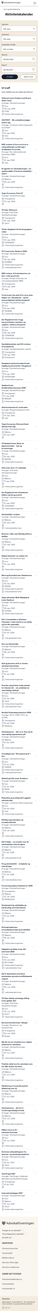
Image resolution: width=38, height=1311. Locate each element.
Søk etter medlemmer (10, 1267)
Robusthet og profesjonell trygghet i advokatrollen (16, 799)
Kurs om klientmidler (10, 644)
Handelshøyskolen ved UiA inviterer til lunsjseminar (16, 345)
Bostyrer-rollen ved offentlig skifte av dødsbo (17, 535)
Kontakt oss (7, 1237)
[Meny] (35, 3)
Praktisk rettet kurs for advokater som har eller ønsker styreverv (17, 1065)
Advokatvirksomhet (10, 1248)
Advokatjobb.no (8, 1288)
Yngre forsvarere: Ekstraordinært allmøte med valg (15, 425)
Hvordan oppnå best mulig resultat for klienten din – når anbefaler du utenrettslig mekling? (16, 687)
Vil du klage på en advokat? (13, 1234)
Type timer (5, 34)
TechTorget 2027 (8, 1174)
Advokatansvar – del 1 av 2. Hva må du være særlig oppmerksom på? (17, 733)
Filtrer (10, 77)
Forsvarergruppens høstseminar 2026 (17, 886)
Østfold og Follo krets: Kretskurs (15, 778)
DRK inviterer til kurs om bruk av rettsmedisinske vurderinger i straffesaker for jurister (15, 146)
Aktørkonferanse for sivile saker (15, 407)
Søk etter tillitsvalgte (10, 1262)
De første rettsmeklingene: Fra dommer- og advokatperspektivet (15, 1153)
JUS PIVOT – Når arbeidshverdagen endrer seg (16, 121)
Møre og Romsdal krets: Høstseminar (17, 575)
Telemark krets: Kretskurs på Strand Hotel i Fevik (16, 99)
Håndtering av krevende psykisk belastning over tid (15, 1087)
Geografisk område (8, 44)
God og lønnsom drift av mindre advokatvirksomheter (15, 664)
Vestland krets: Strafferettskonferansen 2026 (14, 386)
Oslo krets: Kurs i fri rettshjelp (14, 468)
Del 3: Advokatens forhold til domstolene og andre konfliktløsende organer (17, 976)
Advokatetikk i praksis (11, 514)
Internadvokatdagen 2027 (12, 1193)
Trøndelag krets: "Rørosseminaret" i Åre (16, 755)
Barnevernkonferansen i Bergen (15, 1023)
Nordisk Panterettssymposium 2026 (16, 712)
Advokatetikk (7, 1253)
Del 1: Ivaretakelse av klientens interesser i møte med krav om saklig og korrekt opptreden (17, 621)
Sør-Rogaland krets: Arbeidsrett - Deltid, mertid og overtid (15, 493)
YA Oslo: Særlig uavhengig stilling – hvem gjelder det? (16, 999)
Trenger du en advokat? (11, 1230)
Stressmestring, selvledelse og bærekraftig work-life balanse (14, 906)
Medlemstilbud (8, 1258)
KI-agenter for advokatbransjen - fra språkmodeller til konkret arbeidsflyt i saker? (17, 171)
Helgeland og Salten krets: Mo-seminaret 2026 (14, 950)
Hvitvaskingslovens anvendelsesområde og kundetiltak (16, 928)
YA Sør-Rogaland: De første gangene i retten (17, 230)
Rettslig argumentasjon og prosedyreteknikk (12, 821)
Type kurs (5, 24)
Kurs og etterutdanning (12, 9)
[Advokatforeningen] (11, 2)
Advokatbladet (8, 1284)
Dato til (4, 65)
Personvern (6, 1298)
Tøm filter (28, 77)
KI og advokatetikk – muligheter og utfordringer (16, 865)
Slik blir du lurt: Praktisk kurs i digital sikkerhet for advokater (17, 1043)
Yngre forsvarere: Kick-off (12, 193)
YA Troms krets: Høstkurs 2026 (14, 251)
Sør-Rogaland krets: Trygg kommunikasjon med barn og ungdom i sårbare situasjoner (14, 322)
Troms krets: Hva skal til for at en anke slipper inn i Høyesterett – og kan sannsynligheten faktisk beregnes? (17, 297)
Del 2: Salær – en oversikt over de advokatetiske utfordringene (15, 843)
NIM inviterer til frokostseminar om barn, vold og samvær (16, 274)
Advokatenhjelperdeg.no (12, 1279)
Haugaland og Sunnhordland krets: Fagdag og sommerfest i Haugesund (16, 364)
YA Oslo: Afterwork (9, 210)
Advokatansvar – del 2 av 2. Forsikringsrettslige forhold (13, 1109)
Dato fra (4, 55)
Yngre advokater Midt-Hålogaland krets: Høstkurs (15, 598)
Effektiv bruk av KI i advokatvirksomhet (9, 1131)
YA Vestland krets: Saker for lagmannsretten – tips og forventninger (13, 445)
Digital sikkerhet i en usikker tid (14, 556)
